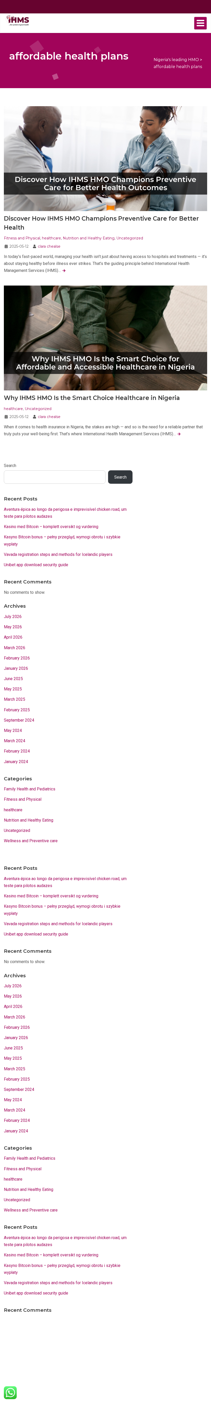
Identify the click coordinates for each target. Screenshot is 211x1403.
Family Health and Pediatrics (29, 789)
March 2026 (14, 647)
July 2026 (13, 616)
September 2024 (19, 720)
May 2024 (13, 730)
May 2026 (13, 626)
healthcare (51, 238)
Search (10, 465)
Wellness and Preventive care (31, 840)
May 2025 (13, 689)
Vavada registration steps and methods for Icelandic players (58, 554)
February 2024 (17, 751)
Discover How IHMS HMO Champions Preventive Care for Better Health (101, 223)
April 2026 (13, 637)
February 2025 (17, 709)
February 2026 (17, 658)
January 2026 (16, 668)
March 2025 (14, 699)
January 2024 (16, 761)
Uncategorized (129, 238)
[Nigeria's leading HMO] (16, 20)
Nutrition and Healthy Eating (89, 238)
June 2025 (13, 678)
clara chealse (49, 246)
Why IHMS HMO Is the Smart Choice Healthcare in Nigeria (92, 398)
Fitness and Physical (22, 238)
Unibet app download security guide (36, 564)
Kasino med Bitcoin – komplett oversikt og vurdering (51, 526)
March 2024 (14, 740)
